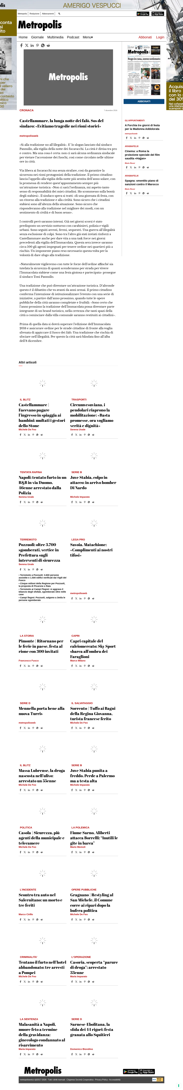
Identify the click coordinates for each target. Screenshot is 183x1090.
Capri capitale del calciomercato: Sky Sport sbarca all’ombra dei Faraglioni (93, 648)
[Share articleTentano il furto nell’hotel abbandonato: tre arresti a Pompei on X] (25, 981)
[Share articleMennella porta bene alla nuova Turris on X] (25, 728)
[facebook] (21, 45)
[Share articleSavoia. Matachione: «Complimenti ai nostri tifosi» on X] (76, 598)
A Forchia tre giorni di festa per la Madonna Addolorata (142, 127)
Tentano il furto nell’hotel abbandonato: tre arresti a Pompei (42, 967)
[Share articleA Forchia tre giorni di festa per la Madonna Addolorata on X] (131, 138)
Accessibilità (114, 1080)
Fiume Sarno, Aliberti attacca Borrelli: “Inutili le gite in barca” (94, 838)
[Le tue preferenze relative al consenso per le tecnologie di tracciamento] (178, 1085)
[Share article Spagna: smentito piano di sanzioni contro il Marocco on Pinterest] (139, 193)
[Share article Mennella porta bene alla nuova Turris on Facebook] (20, 728)
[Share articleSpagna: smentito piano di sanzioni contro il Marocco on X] (131, 193)
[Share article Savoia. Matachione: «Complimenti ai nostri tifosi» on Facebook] (72, 598)
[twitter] (26, 45)
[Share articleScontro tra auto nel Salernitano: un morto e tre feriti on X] (25, 919)
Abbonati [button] (144, 101)
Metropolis (22, 14)
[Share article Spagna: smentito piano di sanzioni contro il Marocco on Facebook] (126, 193)
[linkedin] (32, 45)
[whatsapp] (42, 45)
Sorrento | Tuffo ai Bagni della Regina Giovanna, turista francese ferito (92, 713)
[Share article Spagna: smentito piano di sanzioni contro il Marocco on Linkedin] (135, 193)
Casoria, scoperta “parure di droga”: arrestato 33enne (94, 967)
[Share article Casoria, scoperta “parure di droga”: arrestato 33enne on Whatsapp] (89, 981)
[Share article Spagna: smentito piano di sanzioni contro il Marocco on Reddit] (148, 193)
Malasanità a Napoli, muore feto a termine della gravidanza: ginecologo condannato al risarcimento (42, 1035)
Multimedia (55, 37)
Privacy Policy (101, 1080)
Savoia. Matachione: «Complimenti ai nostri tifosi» (91, 550)
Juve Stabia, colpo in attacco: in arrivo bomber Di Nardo (93, 482)
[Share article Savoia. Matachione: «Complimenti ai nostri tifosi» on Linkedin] (80, 598)
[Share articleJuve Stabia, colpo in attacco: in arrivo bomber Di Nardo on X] (76, 502)
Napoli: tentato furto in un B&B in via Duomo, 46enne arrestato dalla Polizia (42, 485)
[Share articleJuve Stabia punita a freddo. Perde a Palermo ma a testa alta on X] (76, 790)
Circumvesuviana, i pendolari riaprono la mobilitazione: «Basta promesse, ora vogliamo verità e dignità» (91, 415)
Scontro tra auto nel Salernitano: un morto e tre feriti (40, 900)
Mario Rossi (130, 163)
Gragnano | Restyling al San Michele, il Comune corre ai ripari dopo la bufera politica (91, 902)
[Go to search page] (59, 13)
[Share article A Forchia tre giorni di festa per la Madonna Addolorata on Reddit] (148, 138)
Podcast (73, 37)
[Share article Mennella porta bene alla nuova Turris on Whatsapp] (37, 728)
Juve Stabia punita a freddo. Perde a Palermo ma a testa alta (92, 775)
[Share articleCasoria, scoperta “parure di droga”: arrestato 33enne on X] (76, 981)
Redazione (34, 14)
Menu (87, 37)
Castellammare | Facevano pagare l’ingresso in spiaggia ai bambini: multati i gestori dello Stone (42, 415)
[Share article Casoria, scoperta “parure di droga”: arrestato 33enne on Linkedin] (80, 981)
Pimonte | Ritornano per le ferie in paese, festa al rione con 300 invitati (41, 646)
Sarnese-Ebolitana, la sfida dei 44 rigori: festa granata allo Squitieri (91, 1029)
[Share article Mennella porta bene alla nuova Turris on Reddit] (41, 728)
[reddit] (48, 45)
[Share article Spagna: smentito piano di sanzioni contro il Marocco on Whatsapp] (143, 193)
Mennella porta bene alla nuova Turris (42, 711)
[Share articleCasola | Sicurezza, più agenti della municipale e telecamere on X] (25, 852)
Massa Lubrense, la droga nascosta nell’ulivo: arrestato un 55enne (42, 775)
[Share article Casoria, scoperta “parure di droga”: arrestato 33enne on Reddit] (93, 981)
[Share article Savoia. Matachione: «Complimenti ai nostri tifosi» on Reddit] (93, 598)
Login (160, 37)
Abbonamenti (48, 14)
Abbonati (145, 37)
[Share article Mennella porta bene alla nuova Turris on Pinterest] (33, 728)
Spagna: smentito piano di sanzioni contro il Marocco (142, 182)
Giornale (37, 37)
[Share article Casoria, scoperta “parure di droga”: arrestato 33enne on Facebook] (72, 981)
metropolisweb (78, 593)
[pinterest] (37, 45)
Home (23, 37)
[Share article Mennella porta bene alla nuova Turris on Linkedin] (29, 728)
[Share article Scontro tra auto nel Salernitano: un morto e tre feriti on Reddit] (41, 919)
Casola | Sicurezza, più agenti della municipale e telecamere (41, 838)
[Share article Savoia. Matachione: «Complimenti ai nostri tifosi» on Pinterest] (85, 598)
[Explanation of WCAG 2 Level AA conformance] (157, 1081)
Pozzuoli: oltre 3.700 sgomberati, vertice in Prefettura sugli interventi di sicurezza (39, 552)
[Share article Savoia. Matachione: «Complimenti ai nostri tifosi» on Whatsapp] (89, 598)
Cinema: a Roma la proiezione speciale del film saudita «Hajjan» (142, 155)
